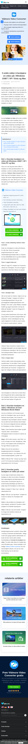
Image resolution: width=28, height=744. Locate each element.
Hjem (2, 5)
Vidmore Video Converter (14, 19)
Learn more (14, 742)
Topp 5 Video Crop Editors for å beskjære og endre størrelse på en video (14, 599)
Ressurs (6, 5)
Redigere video (13, 5)
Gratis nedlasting (15, 37)
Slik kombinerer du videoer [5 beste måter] (14, 622)
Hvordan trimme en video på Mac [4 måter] (14, 646)
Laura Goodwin (6, 81)
